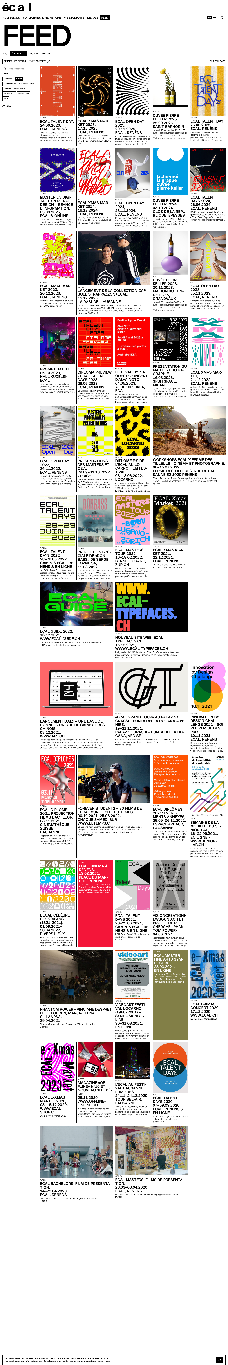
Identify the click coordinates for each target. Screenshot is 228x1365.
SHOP (6, 99)
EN (214, 17)
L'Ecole (92, 17)
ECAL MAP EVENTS (26, 84)
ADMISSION (8, 79)
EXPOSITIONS (19, 89)
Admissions (11, 17)
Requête (4, 68)
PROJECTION (23, 94)
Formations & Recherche (42, 17)
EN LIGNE (7, 89)
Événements (19, 54)
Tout (6, 54)
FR (209, 17)
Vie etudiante (74, 17)
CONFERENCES (10, 84)
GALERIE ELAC (9, 94)
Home (16, 7)
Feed (104, 17)
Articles (47, 54)
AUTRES (19, 79)
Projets (34, 54)
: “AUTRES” (37, 61)
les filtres (15, 61)
